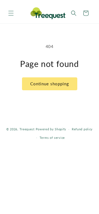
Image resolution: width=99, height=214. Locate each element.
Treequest (27, 129)
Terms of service (52, 137)
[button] (11, 13)
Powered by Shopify (51, 129)
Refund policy (82, 129)
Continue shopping (49, 83)
